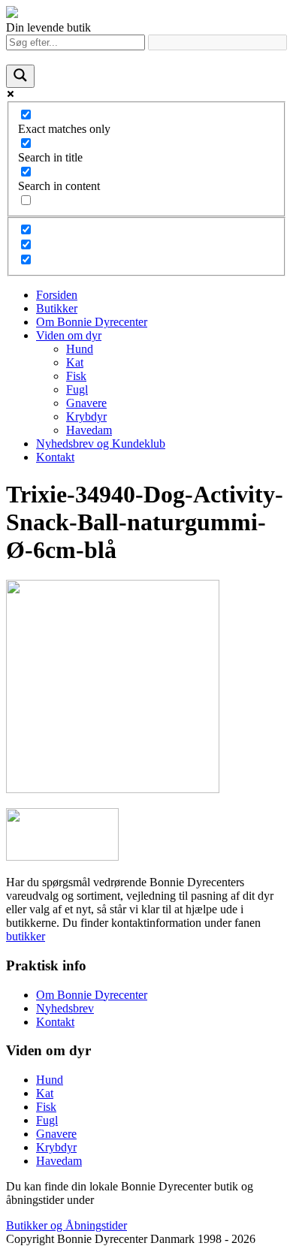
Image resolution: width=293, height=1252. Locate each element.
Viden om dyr (68, 335)
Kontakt (55, 457)
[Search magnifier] (20, 76)
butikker (25, 936)
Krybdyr (86, 416)
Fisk (76, 376)
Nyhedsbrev (65, 1008)
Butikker (56, 308)
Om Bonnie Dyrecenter (91, 321)
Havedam (89, 430)
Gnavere (86, 403)
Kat (74, 362)
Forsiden (56, 294)
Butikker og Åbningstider (66, 1225)
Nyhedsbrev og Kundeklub (100, 443)
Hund (79, 348)
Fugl (77, 389)
